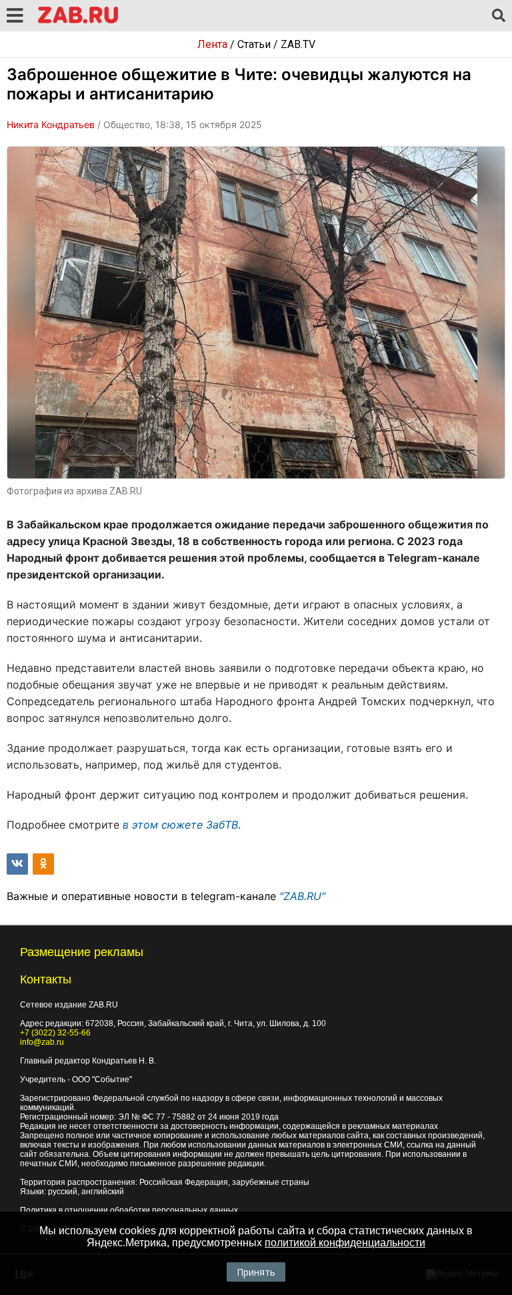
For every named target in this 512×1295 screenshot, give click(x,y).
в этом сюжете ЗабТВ (180, 824)
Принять (256, 1272)
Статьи (254, 44)
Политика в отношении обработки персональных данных (129, 1210)
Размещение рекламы (81, 952)
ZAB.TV (298, 44)
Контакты (45, 979)
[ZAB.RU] (78, 21)
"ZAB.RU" (302, 896)
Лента (212, 44)
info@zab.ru (42, 1042)
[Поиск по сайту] (498, 16)
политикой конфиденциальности (345, 1242)
